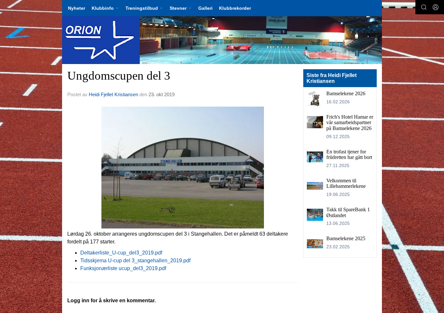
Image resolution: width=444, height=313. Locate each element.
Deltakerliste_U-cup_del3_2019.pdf (121, 252)
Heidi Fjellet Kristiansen (113, 94)
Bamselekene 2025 (345, 238)
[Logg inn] (435, 7)
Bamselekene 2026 (345, 93)
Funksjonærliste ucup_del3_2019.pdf (123, 268)
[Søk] (424, 7)
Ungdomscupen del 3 (118, 75)
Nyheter (76, 8)
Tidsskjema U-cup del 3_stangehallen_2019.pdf (135, 260)
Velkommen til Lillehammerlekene (346, 183)
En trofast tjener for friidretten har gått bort (349, 154)
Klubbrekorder (235, 8)
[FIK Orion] (222, 40)
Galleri (205, 8)
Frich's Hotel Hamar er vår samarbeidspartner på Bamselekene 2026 (349, 122)
